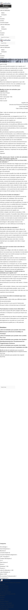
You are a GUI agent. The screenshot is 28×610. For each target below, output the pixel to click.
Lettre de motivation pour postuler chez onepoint (12, 355)
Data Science (3, 562)
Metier (3, 12)
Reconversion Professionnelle (7, 576)
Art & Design (3, 546)
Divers (1, 564)
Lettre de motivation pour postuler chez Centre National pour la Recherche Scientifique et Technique (12, 331)
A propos (2, 18)
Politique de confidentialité (6, 607)
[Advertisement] (14, 372)
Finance (2, 568)
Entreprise (4, 14)
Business (2, 550)
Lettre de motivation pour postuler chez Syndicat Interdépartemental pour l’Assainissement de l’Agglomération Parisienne (13, 341)
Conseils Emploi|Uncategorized (8, 554)
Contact (2, 20)
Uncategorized (3, 578)
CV (1, 16)
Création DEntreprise (5, 558)
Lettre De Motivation (5, 570)
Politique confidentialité (6, 603)
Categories (6, 6)
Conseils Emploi (4, 8)
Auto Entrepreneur (4, 548)
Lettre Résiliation (4, 572)
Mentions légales (4, 601)
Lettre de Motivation (5, 10)
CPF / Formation (4, 556)
